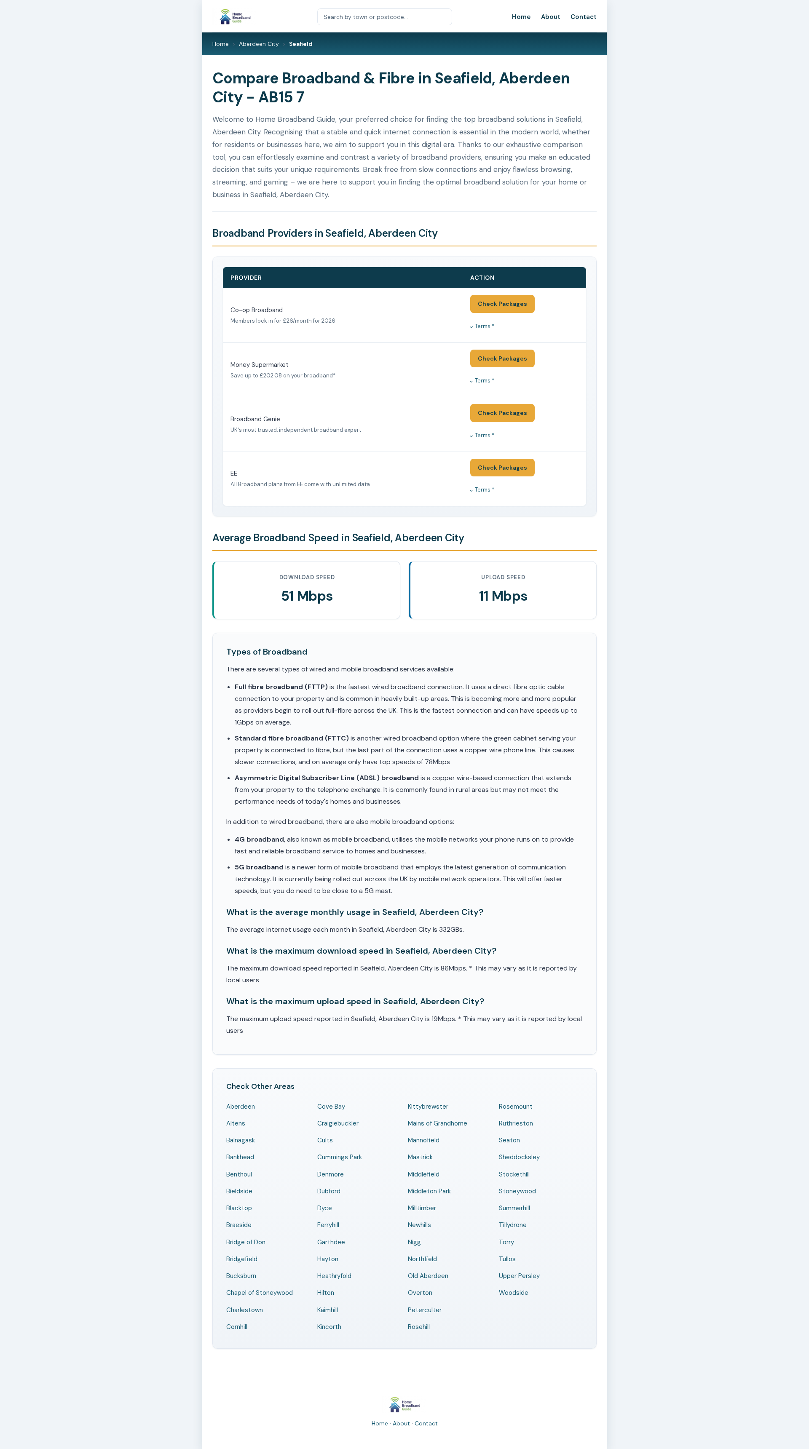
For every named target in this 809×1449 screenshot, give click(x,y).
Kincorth (329, 1327)
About (550, 17)
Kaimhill (327, 1310)
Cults (325, 1140)
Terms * (484, 326)
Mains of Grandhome (437, 1123)
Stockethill (514, 1174)
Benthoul (239, 1174)
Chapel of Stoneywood (259, 1293)
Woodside (513, 1293)
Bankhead (240, 1157)
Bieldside (239, 1191)
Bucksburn (241, 1276)
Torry (506, 1242)
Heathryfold (334, 1276)
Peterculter (425, 1310)
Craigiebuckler (338, 1123)
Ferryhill (328, 1225)
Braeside (239, 1225)
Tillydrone (513, 1225)
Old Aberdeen (428, 1276)
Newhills (419, 1225)
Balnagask (240, 1140)
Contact (584, 17)
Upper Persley (519, 1276)
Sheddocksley (519, 1157)
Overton (420, 1293)
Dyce (324, 1208)
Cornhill (236, 1327)
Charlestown (244, 1310)
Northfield (422, 1259)
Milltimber (422, 1208)
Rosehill (419, 1327)
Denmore (330, 1174)
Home (521, 17)
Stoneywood (517, 1191)
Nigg (414, 1242)
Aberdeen (240, 1106)
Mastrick (420, 1157)
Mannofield (423, 1140)
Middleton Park (429, 1191)
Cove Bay (331, 1106)
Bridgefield (241, 1259)
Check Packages (502, 303)
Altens (235, 1123)
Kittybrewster (428, 1106)
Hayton (327, 1259)
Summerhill (514, 1208)
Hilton (325, 1293)
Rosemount (516, 1106)
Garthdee (331, 1242)
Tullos (507, 1259)
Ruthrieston (516, 1123)
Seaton (509, 1140)
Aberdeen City (259, 44)
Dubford (328, 1191)
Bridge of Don (245, 1242)
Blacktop (239, 1208)
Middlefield (423, 1174)
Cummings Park (339, 1157)
